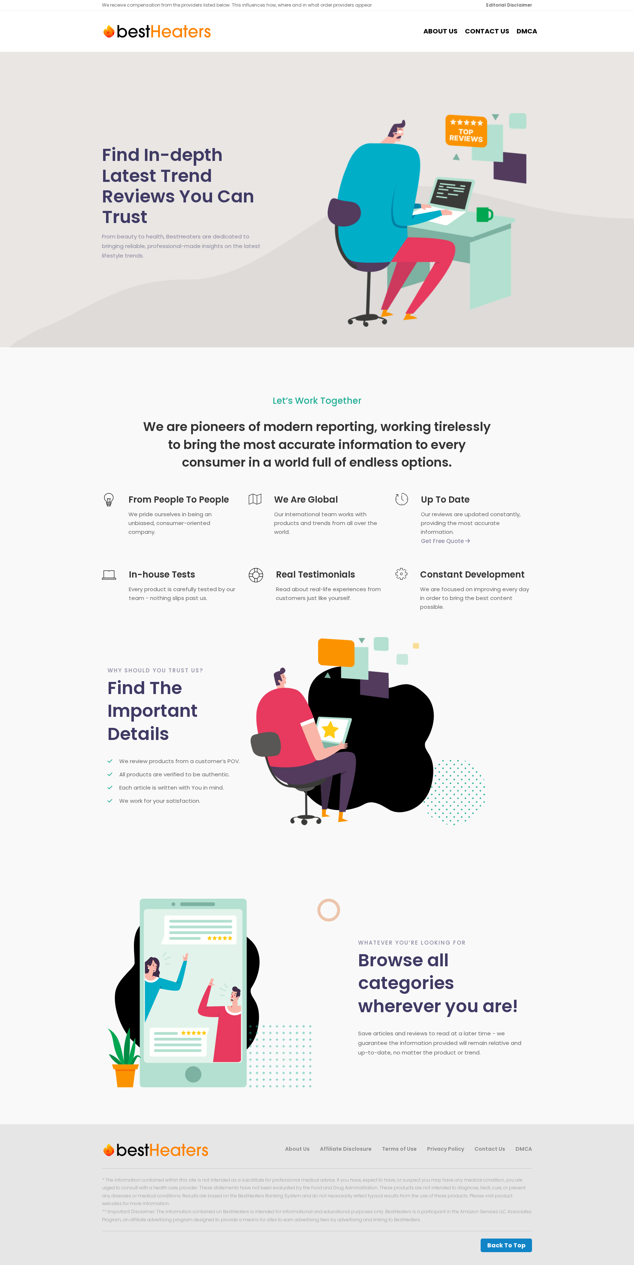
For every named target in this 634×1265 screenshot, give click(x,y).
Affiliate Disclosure (346, 1149)
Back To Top (506, 1245)
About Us (440, 31)
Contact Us (487, 31)
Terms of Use (399, 1149)
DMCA (527, 31)
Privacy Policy (445, 1149)
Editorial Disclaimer (509, 5)
